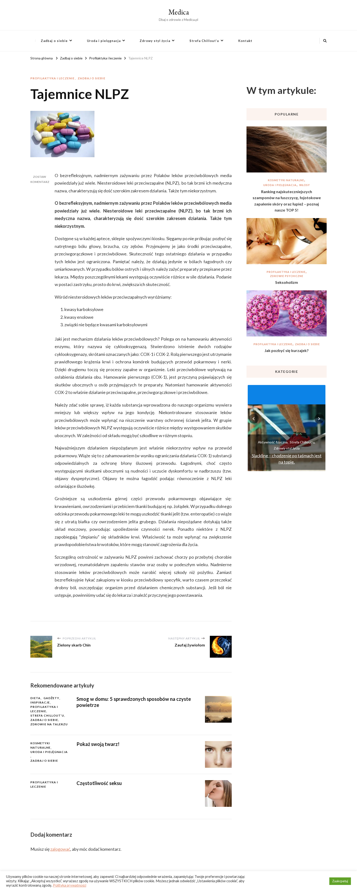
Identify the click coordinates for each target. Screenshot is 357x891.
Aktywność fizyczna (273, 442)
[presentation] (254, 419)
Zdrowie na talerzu (49, 724)
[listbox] (286, 427)
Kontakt (245, 41)
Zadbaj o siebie (54, 41)
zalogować (60, 849)
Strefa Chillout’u (204, 41)
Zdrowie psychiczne (286, 276)
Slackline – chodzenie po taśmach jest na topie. (287, 459)
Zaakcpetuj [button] (340, 881)
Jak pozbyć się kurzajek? (286, 350)
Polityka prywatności (69, 885)
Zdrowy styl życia (155, 41)
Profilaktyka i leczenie (52, 78)
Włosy (304, 185)
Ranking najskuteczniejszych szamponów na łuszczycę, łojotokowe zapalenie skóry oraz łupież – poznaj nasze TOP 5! (287, 201)
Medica (178, 12)
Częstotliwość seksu (99, 783)
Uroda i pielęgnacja (104, 41)
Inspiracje (40, 702)
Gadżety (51, 698)
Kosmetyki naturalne (40, 745)
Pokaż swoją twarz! (97, 744)
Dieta (35, 698)
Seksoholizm (286, 282)
